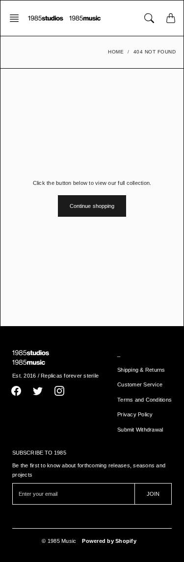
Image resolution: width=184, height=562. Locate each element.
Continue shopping (92, 206)
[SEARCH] (149, 18)
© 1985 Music (59, 541)
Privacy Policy (135, 414)
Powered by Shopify (109, 541)
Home (116, 51)
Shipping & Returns (141, 370)
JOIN (153, 494)
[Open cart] (171, 18)
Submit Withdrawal (140, 430)
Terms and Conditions (144, 400)
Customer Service (139, 384)
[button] (17, 18)
